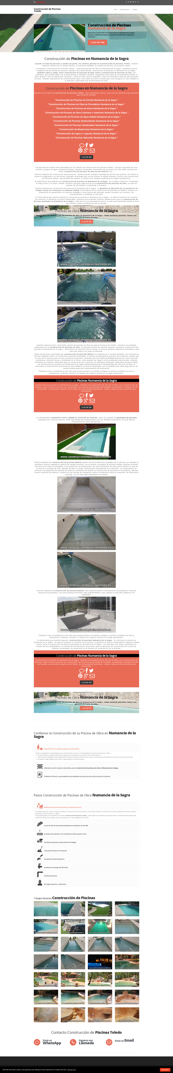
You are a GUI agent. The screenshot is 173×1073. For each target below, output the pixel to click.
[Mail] (92, 152)
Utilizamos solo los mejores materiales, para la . (81, 768)
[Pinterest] (80, 152)
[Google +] (86, 152)
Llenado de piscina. (50, 876)
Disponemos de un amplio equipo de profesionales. (62, 749)
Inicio (115, 9)
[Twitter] (91, 146)
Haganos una (86, 1042)
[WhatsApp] (81, 146)
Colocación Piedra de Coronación (55, 851)
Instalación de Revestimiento (54, 859)
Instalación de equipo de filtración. (56, 867)
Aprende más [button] (71, 1069)
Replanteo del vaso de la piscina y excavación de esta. (63, 807)
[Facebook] (87, 146)
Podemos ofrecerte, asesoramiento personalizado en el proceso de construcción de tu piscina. (77, 776)
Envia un (52, 1042)
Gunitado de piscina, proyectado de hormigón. (60, 842)
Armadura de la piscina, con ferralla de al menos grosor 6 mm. (65, 834)
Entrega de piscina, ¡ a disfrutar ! (55, 884)
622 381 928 (40, 2)
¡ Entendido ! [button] (165, 1069)
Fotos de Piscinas (124, 9)
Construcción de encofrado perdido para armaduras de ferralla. (66, 826)
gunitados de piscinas (127, 418)
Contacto (134, 9)
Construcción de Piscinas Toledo (47, 9)
